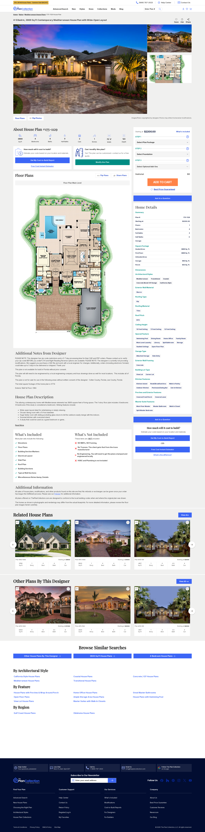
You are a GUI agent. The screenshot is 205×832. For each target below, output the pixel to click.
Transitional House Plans (84, 681)
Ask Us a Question (162, 198)
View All (182, 581)
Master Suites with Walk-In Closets (89, 701)
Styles (82, 9)
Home (15, 14)
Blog (121, 9)
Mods (113, 9)
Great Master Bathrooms (144, 692)
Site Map (57, 827)
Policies (57, 494)
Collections (102, 9)
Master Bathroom (159, 406)
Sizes (91, 9)
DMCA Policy (46, 827)
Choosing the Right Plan (22, 807)
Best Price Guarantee (158, 803)
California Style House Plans (27, 676)
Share (188, 22)
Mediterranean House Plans (35, 14)
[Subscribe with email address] (112, 780)
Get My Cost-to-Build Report (42, 160)
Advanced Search (60, 9)
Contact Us (63, 803)
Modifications (109, 803)
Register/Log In (65, 812)
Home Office (168, 338)
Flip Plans (104, 175)
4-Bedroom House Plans (161, 656)
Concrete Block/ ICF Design (146, 283)
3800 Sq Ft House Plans (101, 656)
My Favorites (64, 817)
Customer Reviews (157, 807)
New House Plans (20, 803)
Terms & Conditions (20, 827)
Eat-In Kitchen (176, 388)
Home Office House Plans (85, 692)
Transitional (155, 279)
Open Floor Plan (158, 346)
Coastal (166, 279)
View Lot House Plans (24, 701)
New (74, 9)
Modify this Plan (102, 162)
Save (176, 22)
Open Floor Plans (22, 697)
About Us (153, 798)
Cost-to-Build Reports (112, 807)
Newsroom (154, 812)
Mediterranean (142, 279)
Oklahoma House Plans (84, 713)
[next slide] (191, 544)
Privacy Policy (35, 827)
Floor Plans (20, 118)
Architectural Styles (20, 812)
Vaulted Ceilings (142, 346)
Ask (182, 22)
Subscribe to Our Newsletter (85, 775)
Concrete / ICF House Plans (145, 676)
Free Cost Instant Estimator (162, 449)
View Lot (139, 374)
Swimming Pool (142, 338)
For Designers (109, 812)
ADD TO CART (162, 182)
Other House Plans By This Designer (41, 656)
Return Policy (64, 807)
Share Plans (121, 175)
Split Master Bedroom (144, 410)
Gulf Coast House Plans (25, 713)
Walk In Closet (174, 406)
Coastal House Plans (82, 676)
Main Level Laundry (143, 342)
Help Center (63, 798)
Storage (180, 342)
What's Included (110, 798)
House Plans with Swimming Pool (148, 697)
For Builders (109, 817)
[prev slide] (13, 544)
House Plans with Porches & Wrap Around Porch (36, 692)
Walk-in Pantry (174, 384)
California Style (166, 283)
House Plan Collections (22, 817)
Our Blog (153, 817)
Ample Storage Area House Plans (88, 697)
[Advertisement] (102, 739)
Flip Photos (37, 118)
